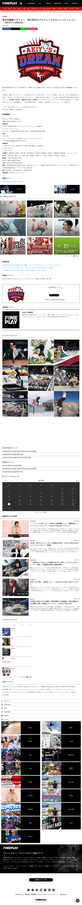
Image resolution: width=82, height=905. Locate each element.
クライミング (21, 278)
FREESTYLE (34, 8)
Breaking (56, 686)
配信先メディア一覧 (41, 879)
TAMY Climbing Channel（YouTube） (13, 181)
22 (62, 500)
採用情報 (33, 894)
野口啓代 (43, 278)
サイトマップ (54, 894)
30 (73, 504)
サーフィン (57, 692)
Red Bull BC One (6, 689)
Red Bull (38, 692)
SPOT (66, 3)
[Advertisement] (27, 434)
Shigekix (26, 686)
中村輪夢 (43, 686)
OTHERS (77, 8)
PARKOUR (59, 8)
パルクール (27, 689)
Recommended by (69, 255)
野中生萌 (19, 686)
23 (73, 500)
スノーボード (35, 689)
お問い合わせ (63, 894)
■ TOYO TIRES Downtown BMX (11, 465)
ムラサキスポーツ (34, 686)
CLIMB (24, 8)
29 (62, 504)
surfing (41, 689)
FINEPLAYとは (19, 894)
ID (40, 3)
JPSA (3, 686)
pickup (15, 278)
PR (8, 686)
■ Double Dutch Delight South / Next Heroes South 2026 (19, 451)
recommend (5, 695)
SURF (14, 8)
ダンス (71, 689)
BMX (28, 8)
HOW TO (48, 3)
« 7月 (5, 480)
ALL (5, 8)
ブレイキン (45, 692)
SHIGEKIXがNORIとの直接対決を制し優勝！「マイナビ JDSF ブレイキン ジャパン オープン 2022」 (31, 265)
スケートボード (65, 692)
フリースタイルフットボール (60, 689)
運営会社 (27, 894)
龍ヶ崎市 (49, 278)
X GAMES (47, 689)
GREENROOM (64, 686)
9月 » (77, 480)
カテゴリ (6, 719)
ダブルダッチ (14, 692)
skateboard (50, 686)
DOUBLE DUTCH (47, 8)
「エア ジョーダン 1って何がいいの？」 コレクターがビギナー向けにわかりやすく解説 (27, 267)
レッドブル (13, 686)
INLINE (65, 8)
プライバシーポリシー (43, 894)
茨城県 (37, 278)
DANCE (19, 8)
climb (4, 16)
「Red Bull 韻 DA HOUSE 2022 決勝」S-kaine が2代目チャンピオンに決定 (23, 270)
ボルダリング (30, 278)
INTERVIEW (31, 3)
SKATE (9, 8)
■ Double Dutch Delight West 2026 (12, 454)
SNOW (54, 8)
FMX (40, 8)
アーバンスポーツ (17, 689)
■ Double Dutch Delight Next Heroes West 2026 (16, 457)
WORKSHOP (57, 3)
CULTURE (71, 8)
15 (62, 496)
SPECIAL (75, 3)
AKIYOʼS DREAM (7, 278)
